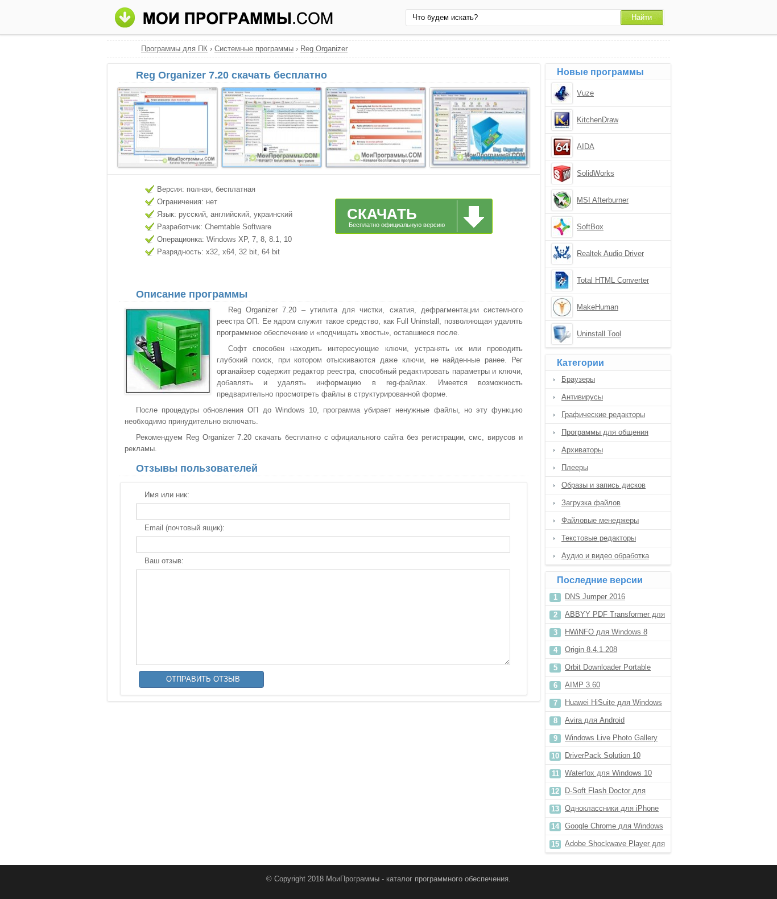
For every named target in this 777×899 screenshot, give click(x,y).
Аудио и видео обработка (605, 555)
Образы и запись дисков (603, 485)
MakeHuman (597, 307)
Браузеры (578, 379)
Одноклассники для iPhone (612, 808)
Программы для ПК (174, 48)
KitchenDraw (597, 120)
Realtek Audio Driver (610, 253)
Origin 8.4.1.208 (591, 649)
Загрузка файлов (591, 502)
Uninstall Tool (599, 333)
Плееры (574, 467)
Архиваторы (582, 450)
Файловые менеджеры (600, 520)
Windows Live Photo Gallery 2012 (611, 740)
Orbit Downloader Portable (608, 667)
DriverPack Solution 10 (602, 755)
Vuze (585, 93)
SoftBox (590, 226)
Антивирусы (582, 397)
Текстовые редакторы (598, 538)
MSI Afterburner (603, 200)
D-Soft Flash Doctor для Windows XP (605, 792)
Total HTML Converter (613, 280)
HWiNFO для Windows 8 (606, 632)
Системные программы (254, 48)
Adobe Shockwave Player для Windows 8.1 (615, 845)
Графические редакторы (603, 414)
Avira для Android (595, 720)
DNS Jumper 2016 (595, 596)
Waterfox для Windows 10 (608, 773)
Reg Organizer (324, 48)
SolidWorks (595, 173)
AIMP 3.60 (582, 685)
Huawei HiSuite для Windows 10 (613, 704)
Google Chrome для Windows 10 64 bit (614, 828)
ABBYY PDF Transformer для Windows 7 (615, 616)
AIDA (585, 146)
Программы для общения (604, 432)
